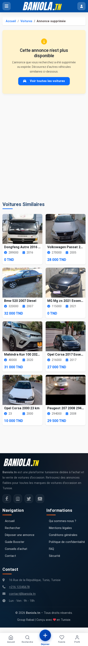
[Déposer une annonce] (45, 635)
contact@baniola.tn (22, 594)
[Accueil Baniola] (44, 6)
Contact (10, 556)
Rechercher (12, 528)
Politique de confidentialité (67, 542)
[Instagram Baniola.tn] (18, 498)
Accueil (11, 21)
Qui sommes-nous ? (62, 521)
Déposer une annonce (19, 535)
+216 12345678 (19, 587)
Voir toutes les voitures (47, 81)
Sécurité (54, 556)
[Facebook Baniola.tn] (6, 498)
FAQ (51, 549)
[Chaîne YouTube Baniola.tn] (40, 498)
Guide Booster (14, 542)
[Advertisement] (44, 147)
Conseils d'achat (16, 549)
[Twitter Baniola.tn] (29, 498)
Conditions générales (63, 535)
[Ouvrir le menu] (6, 6)
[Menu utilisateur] (81, 6)
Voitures (26, 21)
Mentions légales (60, 528)
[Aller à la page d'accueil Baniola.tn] (22, 462)
